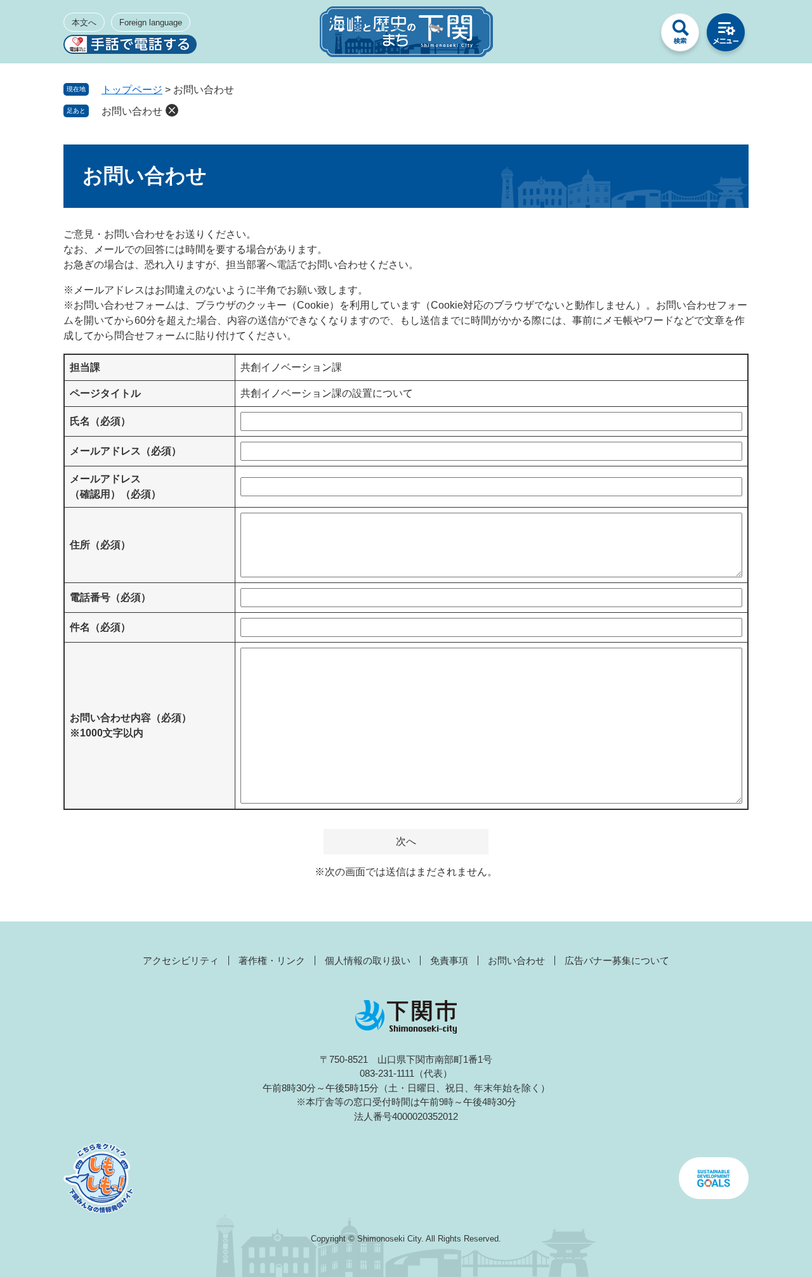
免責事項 (449, 960)
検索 (680, 35)
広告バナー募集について (617, 960)
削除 (172, 110)
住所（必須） (100, 544)
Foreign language (150, 22)
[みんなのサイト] (634, 35)
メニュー (726, 35)
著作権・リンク (272, 960)
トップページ (132, 89)
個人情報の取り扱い (367, 960)
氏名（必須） (100, 421)
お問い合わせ (132, 111)
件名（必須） (100, 627)
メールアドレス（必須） (125, 451)
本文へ (84, 22)
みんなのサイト (634, 35)
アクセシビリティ (181, 960)
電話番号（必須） (110, 597)
